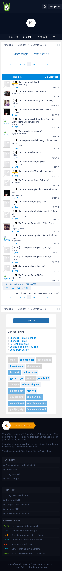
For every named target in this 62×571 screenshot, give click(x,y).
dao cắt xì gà (34, 366)
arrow (14, 250)
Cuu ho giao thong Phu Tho (24, 346)
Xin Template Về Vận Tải (29, 152)
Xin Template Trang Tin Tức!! (31, 266)
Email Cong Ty (12, 479)
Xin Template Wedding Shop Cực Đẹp (36, 100)
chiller (12, 360)
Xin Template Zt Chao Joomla (32, 91)
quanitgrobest (18, 94)
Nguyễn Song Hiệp (20, 85)
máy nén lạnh (16, 397)
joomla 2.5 (43, 378)
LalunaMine (17, 112)
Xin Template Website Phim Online (34, 109)
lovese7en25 (17, 164)
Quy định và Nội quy (37, 567)
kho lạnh (14, 384)
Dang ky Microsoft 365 (17, 495)
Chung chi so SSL (19, 341)
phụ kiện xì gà (34, 397)
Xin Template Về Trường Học (31, 161)
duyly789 (15, 174)
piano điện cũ (16, 403)
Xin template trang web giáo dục (35, 247)
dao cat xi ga (44, 360)
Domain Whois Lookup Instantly (21, 465)
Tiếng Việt (19, 567)
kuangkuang (17, 124)
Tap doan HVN (13, 500)
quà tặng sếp (16, 409)
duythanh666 (17, 241)
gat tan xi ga (30, 372)
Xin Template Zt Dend (28, 82)
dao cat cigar (27, 360)
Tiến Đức (16, 183)
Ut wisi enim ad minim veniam (26, 549)
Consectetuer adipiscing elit (25, 530)
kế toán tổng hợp (31, 384)
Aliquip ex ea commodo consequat (28, 553)
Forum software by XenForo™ (31, 564)
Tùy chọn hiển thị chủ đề (17, 288)
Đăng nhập (55, 6)
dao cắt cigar (16, 366)
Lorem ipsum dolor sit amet (25, 526)
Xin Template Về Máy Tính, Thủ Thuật (35, 171)
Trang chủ (12, 37)
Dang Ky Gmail (13, 474)
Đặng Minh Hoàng (20, 134)
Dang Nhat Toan (19, 216)
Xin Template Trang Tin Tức (31, 275)
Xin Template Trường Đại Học (32, 201)
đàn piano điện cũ (36, 409)
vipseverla (16, 278)
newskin (15, 268)
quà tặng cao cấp (36, 403)
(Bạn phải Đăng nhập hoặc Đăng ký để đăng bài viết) (37, 293)
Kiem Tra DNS (12, 509)
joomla (30, 378)
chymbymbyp (18, 229)
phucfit (15, 204)
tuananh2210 (17, 146)
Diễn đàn (27, 37)
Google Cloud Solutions (17, 504)
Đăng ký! (31, 320)
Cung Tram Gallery (19, 349)
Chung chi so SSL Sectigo (23, 338)
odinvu (15, 103)
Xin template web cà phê (30, 131)
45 (48, 64)
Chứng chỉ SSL (13, 469)
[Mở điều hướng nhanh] (58, 45)
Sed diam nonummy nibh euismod (28, 535)
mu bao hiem (16, 390)
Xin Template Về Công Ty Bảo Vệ (33, 180)
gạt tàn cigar (16, 378)
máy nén (31, 390)
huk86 (14, 155)
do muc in (14, 372)
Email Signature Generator (17, 513)
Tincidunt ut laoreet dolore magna (28, 539)
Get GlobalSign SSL (20, 344)
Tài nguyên (42, 37)
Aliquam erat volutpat (22, 544)
